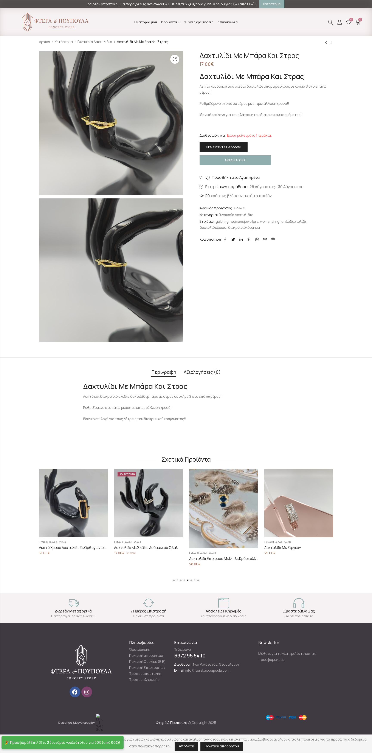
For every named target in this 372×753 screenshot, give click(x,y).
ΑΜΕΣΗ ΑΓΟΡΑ (235, 160)
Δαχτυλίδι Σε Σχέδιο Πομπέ (287, 547)
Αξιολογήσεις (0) (202, 372)
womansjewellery (244, 221)
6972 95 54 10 (190, 655)
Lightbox (174, 59)
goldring (222, 221)
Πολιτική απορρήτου (222, 746)
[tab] (163, 372)
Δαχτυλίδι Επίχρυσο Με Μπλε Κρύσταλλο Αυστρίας (156, 558)
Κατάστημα (64, 41)
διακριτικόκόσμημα (244, 227)
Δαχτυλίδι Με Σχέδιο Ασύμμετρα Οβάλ (71, 547)
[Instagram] (86, 692)
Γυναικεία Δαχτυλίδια (95, 41)
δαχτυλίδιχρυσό (213, 227)
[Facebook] (75, 692)
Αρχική (44, 41)
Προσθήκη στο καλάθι (223, 147)
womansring (269, 221)
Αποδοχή (186, 746)
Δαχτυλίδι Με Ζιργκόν (207, 547)
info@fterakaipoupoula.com (207, 670)
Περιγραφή (163, 372)
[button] (174, 580)
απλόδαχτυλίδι (293, 221)
